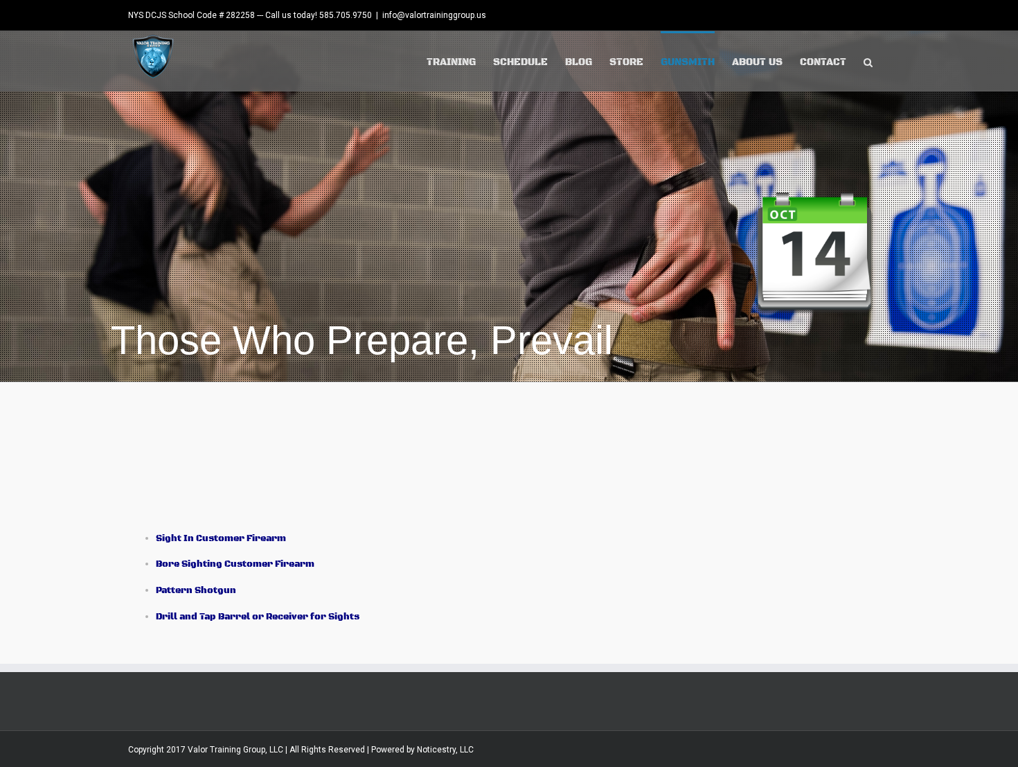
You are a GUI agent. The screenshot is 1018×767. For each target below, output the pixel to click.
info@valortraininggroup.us (434, 15)
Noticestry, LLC (445, 750)
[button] (868, 61)
